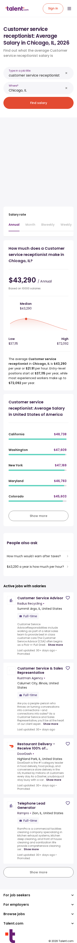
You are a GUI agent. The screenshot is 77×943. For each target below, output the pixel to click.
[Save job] (68, 598)
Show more (55, 645)
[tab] (14, 226)
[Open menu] (69, 8)
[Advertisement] (38, 159)
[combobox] (36, 75)
